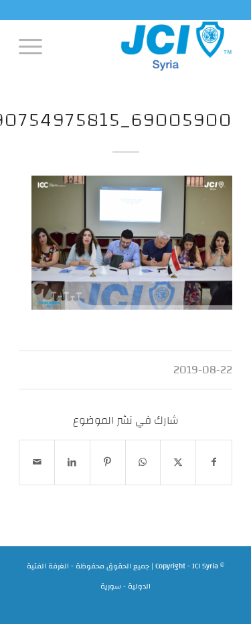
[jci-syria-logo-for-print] (147, 46)
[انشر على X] (178, 462)
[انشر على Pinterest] (107, 462)
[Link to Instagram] (89, 607)
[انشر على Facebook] (214, 462)
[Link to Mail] (29, 607)
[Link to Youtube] (49, 607)
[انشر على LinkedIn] (72, 462)
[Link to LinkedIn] (69, 607)
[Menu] (35, 46)
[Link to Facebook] (129, 607)
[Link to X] (109, 607)
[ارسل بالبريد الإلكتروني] (36, 462)
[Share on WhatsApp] (143, 462)
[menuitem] (35, 46)
